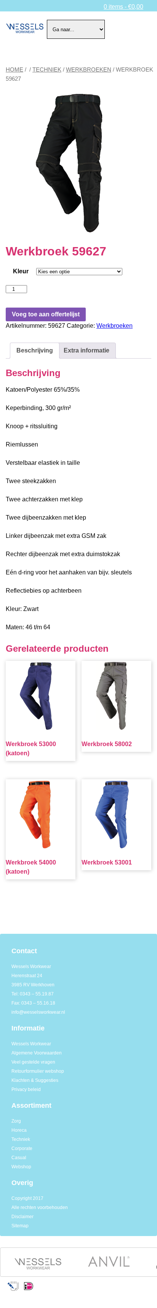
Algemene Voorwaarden (36, 1053)
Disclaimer (22, 1216)
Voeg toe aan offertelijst (46, 314)
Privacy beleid (26, 1089)
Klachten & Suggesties (34, 1080)
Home (14, 70)
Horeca (19, 1130)
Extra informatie (86, 350)
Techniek (46, 70)
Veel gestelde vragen (33, 1062)
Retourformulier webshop (37, 1071)
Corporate (21, 1148)
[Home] (25, 29)
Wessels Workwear (31, 1043)
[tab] (34, 351)
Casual (18, 1157)
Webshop (21, 1166)
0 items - (123, 6)
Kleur (21, 271)
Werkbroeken (88, 70)
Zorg (16, 1121)
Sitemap (20, 1225)
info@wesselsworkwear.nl (38, 1012)
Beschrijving (34, 350)
